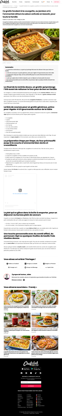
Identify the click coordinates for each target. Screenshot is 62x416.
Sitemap (37, 413)
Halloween (20, 401)
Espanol (39, 401)
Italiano (38, 404)
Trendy (20, 2)
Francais (39, 394)
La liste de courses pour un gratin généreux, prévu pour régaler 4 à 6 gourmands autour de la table (30, 72)
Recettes (14, 2)
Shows (48, 2)
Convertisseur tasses (22, 407)
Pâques (19, 399)
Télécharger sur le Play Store (36, 368)
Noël (18, 402)
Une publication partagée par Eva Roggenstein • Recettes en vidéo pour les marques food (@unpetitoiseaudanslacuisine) (28, 209)
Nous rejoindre (30, 407)
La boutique (29, 396)
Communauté (35, 2)
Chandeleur (20, 396)
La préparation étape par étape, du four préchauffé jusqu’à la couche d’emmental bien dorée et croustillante (28, 75)
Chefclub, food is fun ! (7, 6)
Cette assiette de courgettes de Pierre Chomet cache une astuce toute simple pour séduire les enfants (16, 307)
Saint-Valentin (20, 398)
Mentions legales (30, 404)
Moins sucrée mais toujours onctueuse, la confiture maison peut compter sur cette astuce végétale (16, 330)
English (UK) (39, 398)
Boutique (56, 1)
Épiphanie (20, 394)
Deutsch (39, 396)
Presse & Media (30, 402)
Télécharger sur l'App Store (25, 368)
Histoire (28, 399)
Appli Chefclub (29, 401)
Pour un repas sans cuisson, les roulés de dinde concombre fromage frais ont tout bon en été (43, 306)
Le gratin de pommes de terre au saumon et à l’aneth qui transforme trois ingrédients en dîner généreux (17, 353)
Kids (18, 404)
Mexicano (39, 402)
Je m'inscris (31, 386)
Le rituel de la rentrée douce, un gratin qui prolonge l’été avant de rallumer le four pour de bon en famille (29, 70)
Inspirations (27, 2)
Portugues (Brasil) (40, 405)
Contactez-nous (30, 405)
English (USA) (40, 399)
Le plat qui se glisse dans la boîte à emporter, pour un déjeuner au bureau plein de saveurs (28, 78)
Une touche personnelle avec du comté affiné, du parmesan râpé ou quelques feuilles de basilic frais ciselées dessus (30, 80)
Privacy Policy (26, 413)
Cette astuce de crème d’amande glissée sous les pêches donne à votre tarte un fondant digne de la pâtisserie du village (44, 353)
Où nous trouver (30, 398)
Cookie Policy (32, 413)
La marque (29, 394)
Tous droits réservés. (38, 412)
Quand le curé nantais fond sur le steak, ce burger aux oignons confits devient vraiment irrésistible (44, 329)
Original (19, 405)
